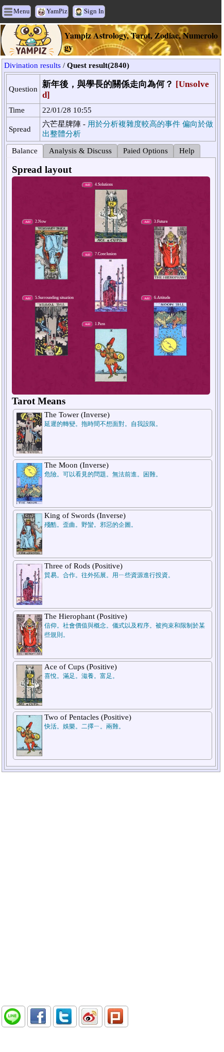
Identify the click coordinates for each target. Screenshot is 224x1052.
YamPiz (56, 11)
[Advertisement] (110, 889)
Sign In (94, 11)
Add (87, 324)
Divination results (32, 65)
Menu (21, 11)
